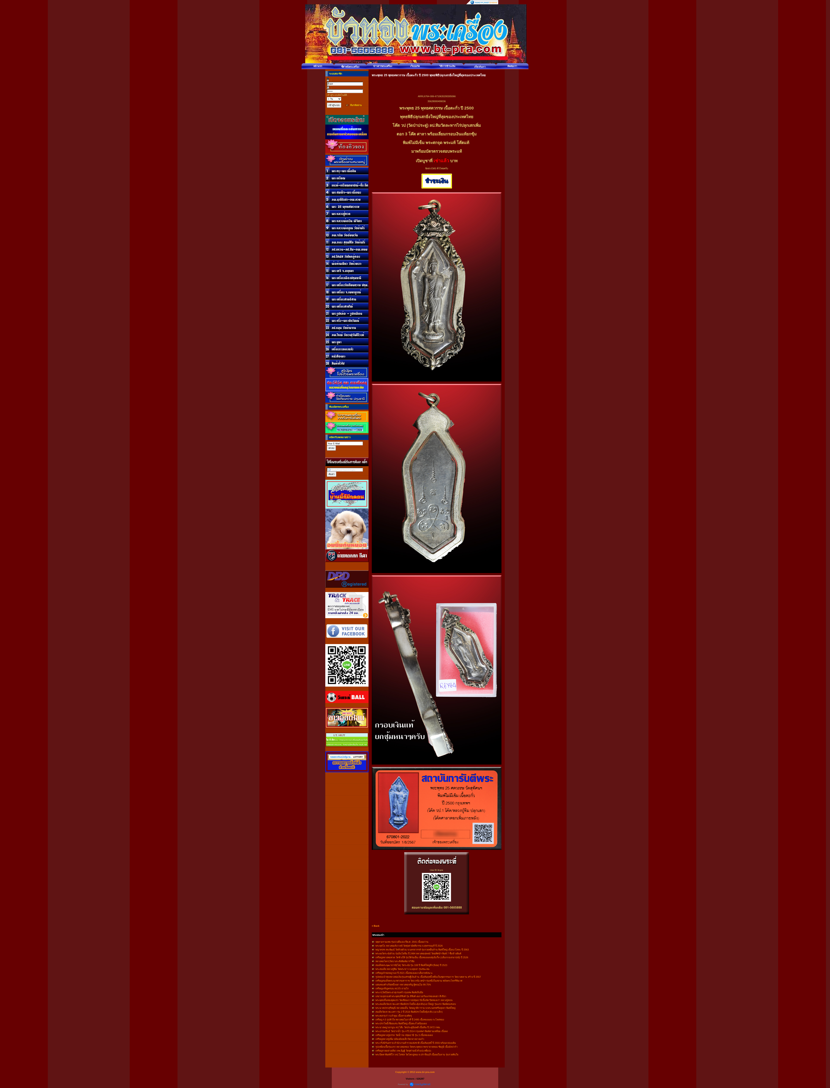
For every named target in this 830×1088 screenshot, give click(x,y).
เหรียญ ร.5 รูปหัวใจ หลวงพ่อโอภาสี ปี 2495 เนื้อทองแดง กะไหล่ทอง (409, 1019)
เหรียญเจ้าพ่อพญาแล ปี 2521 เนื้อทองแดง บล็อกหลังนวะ (404, 973)
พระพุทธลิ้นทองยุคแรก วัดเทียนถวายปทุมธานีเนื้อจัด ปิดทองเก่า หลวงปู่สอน (414, 1000)
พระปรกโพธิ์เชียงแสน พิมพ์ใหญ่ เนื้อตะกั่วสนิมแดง (401, 1023)
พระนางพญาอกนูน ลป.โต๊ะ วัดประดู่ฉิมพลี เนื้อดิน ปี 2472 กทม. (408, 1027)
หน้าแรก (317, 66)
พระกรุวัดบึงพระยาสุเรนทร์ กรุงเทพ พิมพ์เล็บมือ (399, 992)
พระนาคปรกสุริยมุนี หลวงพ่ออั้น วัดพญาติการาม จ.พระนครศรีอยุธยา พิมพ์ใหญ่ (415, 1008)
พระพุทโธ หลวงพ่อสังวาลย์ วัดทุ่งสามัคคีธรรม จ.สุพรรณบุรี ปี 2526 (409, 945)
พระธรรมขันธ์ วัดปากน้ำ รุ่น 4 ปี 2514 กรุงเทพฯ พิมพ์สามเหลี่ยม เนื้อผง (411, 1031)
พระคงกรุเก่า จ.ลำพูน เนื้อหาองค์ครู (393, 1015)
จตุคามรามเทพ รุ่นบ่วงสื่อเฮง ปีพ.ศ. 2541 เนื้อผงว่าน (401, 942)
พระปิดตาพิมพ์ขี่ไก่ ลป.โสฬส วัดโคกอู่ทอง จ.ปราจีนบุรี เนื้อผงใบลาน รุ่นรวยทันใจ (416, 1054)
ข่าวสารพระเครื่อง (382, 66)
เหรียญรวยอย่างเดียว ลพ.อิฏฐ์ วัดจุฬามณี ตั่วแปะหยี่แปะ (403, 1050)
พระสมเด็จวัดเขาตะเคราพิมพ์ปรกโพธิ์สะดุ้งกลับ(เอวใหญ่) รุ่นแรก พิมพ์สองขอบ (415, 1004)
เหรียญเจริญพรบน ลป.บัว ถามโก (392, 988)
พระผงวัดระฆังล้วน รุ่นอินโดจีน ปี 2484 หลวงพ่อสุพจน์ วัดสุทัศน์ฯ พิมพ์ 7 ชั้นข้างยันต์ (418, 953)
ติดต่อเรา (512, 66)
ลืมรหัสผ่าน (356, 105)
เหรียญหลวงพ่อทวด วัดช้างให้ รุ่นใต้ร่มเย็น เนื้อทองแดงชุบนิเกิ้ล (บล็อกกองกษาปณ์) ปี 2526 (421, 957)
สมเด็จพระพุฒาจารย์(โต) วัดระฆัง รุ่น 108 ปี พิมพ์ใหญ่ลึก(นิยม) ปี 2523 (411, 965)
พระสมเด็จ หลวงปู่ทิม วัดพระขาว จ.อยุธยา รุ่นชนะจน (402, 969)
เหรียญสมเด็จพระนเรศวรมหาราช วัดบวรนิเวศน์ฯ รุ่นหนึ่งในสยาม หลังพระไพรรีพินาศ (418, 980)
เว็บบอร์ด (415, 66)
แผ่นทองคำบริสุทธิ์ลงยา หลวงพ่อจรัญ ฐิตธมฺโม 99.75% (403, 984)
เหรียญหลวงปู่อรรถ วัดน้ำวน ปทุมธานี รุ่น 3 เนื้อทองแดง (404, 1035)
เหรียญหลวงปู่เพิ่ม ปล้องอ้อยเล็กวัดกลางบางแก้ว (399, 1039)
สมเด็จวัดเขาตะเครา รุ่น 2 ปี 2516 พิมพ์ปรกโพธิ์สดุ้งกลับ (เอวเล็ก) (409, 1011)
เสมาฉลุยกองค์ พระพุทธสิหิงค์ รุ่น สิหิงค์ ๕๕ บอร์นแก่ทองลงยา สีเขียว (410, 996)
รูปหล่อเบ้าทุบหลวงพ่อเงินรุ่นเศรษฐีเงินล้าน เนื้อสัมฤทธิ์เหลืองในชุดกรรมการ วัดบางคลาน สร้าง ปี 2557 (428, 977)
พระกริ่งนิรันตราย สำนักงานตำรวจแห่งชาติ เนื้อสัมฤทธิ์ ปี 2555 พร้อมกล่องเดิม (415, 1043)
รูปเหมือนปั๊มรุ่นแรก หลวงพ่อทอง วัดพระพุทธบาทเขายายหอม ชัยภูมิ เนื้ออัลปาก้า (416, 1046)
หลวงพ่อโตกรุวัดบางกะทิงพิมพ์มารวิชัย (394, 961)
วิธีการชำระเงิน (447, 66)
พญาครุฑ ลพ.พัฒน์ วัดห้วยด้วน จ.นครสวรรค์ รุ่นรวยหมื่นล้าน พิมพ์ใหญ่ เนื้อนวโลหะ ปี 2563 (422, 949)
